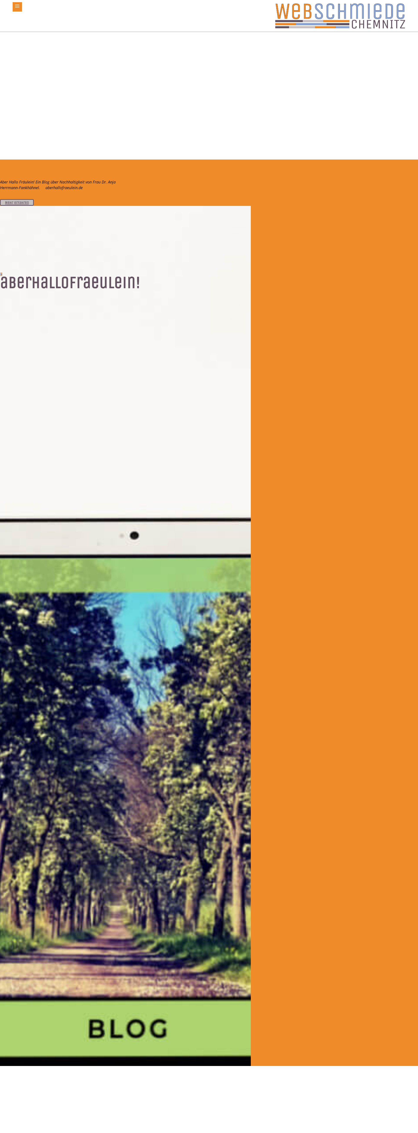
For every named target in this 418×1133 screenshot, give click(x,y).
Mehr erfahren (17, 202)
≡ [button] (17, 6)
